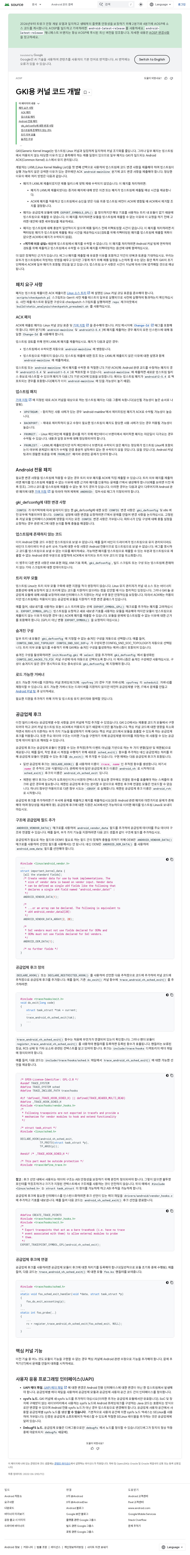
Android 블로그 (75, 1508)
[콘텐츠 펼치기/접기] (38, 103)
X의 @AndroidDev (77, 1502)
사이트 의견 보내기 (97, 1547)
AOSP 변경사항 (159, 33)
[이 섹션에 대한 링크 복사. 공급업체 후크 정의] (48, 968)
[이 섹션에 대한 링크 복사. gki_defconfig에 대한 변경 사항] (69, 503)
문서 (34, 4)
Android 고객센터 (138, 1496)
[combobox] (116, 4)
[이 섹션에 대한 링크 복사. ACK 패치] (34, 317)
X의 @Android (74, 1496)
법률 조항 (42, 1547)
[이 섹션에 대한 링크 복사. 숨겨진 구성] (37, 631)
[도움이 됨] (166, 78)
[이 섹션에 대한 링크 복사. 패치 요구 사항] (46, 285)
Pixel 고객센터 (136, 1502)
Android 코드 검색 (62, 4)
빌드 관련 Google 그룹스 (80, 1526)
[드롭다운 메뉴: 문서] (42, 4)
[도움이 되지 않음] (171, 78)
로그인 (182, 4)
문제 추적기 (134, 1526)
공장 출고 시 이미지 (14, 1520)
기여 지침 (79, 325)
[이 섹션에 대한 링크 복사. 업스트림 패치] (40, 392)
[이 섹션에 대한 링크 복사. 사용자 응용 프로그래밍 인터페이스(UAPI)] (97, 1379)
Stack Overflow (137, 1520)
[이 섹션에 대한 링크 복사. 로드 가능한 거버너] (48, 675)
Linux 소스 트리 (76, 293)
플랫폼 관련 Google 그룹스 (81, 1520)
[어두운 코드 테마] (167, 859)
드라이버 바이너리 (14, 1526)
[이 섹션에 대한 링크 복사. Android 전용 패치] (55, 470)
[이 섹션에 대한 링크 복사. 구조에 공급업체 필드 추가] (59, 820)
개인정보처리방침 (73, 1547)
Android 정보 (12, 1547)
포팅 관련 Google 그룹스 (80, 1531)
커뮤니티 (28, 1547)
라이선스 (55, 1547)
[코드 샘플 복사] (172, 859)
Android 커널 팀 (26, 691)
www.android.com (139, 1508)
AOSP (19, 78)
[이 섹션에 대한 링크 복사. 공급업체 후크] (45, 715)
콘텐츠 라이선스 (62, 1463)
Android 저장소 (13, 1496)
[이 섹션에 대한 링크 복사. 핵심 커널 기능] (46, 1351)
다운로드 (9, 1508)
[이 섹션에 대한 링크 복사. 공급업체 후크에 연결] (51, 1260)
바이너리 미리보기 (14, 1514)
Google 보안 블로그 (77, 1514)
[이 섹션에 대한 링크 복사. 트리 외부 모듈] (41, 578)
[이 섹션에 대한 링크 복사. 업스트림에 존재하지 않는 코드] (65, 534)
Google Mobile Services (142, 1514)
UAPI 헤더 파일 (53, 1388)
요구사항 (9, 1502)
